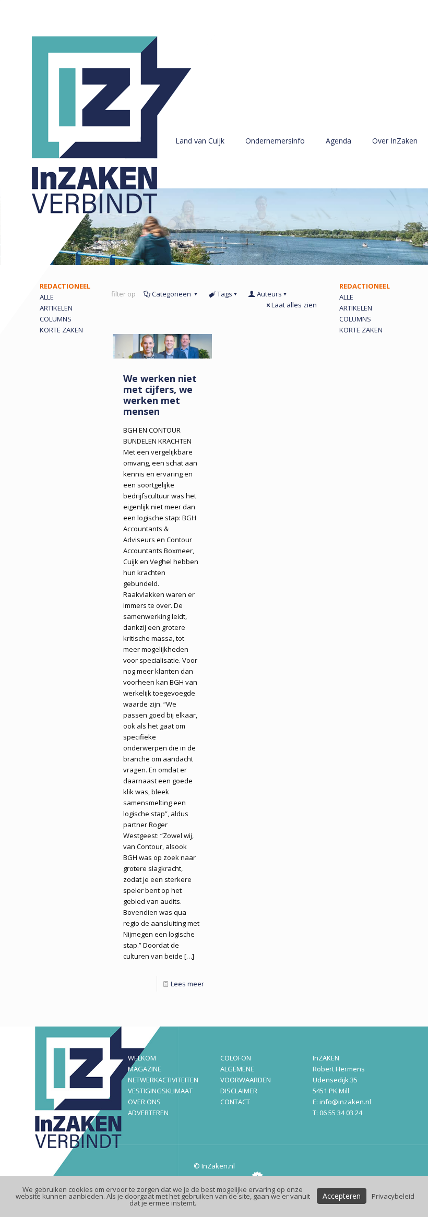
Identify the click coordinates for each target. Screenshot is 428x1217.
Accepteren (342, 1196)
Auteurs (269, 294)
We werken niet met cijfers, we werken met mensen (160, 394)
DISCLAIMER (238, 1090)
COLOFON (235, 1058)
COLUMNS (355, 319)
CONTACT (235, 1101)
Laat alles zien (294, 304)
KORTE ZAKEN (361, 330)
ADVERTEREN (148, 1112)
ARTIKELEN (355, 308)
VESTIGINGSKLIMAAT (160, 1090)
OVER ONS (144, 1101)
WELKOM (142, 1058)
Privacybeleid (393, 1196)
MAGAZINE (144, 1068)
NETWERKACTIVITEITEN (163, 1079)
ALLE (346, 297)
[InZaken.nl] (120, 167)
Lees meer (187, 983)
